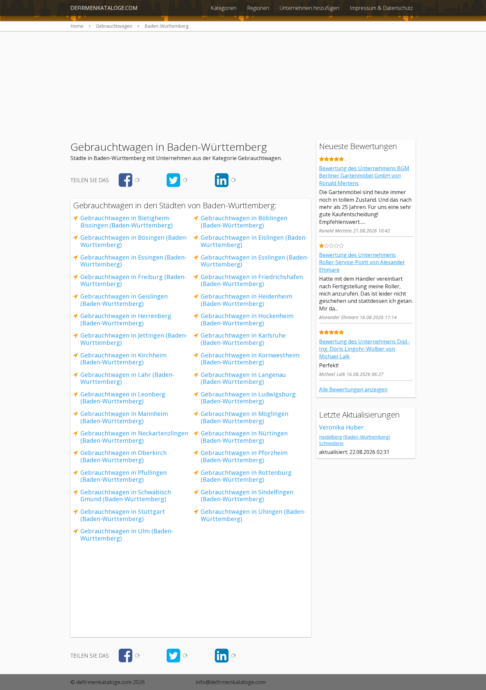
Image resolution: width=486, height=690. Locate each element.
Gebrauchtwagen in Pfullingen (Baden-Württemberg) (123, 476)
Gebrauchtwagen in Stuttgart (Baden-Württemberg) (122, 515)
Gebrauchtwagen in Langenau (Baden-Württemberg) (243, 378)
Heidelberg (330, 437)
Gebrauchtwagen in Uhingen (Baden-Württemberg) (253, 515)
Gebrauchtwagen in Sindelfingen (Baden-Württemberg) (247, 495)
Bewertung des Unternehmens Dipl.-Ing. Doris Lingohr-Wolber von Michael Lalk (364, 349)
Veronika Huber (341, 427)
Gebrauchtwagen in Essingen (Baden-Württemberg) (133, 260)
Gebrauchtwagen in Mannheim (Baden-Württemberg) (124, 417)
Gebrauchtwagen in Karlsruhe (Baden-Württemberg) (243, 338)
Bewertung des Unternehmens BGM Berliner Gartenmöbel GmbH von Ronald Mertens (364, 176)
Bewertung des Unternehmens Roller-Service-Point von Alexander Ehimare (362, 262)
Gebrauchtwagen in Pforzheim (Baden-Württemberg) (244, 456)
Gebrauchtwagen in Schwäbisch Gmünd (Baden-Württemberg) (125, 495)
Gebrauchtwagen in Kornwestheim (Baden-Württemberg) (250, 358)
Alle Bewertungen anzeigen (353, 389)
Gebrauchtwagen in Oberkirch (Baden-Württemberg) (123, 456)
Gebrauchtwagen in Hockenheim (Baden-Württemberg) (247, 319)
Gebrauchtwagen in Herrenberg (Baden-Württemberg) (125, 319)
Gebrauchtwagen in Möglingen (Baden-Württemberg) (244, 417)
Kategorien (223, 8)
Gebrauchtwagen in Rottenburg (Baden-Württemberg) (246, 476)
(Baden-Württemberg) (366, 437)
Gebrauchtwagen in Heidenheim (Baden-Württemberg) (246, 299)
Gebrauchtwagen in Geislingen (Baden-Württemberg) (124, 299)
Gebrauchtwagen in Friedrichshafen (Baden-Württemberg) (252, 280)
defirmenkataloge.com (104, 8)
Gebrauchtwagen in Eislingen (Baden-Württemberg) (254, 241)
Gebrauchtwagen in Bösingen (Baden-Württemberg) (134, 241)
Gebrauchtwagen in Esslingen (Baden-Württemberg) (254, 260)
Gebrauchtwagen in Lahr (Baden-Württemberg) (127, 378)
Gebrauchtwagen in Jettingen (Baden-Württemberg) (133, 338)
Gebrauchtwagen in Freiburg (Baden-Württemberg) (133, 280)
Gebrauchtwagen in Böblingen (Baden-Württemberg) (244, 221)
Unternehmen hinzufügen (309, 8)
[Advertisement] (243, 77)
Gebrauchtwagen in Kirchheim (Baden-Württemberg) (123, 358)
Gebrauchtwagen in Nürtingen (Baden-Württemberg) (244, 436)
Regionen (258, 8)
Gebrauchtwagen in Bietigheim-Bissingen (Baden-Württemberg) (126, 221)
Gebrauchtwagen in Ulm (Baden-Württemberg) (126, 534)
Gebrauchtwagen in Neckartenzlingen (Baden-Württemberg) (134, 436)
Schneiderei (331, 443)
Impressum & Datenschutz (381, 8)
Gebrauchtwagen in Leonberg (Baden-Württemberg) (122, 397)
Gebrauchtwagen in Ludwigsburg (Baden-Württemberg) (248, 397)
